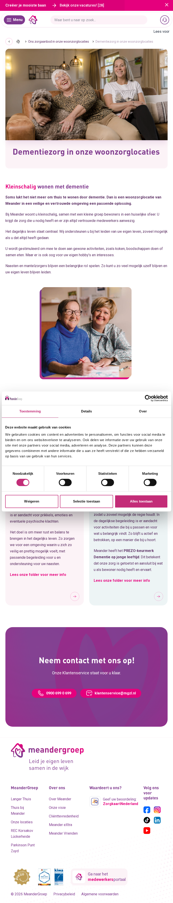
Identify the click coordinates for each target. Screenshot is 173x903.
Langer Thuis (21, 799)
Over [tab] (143, 411)
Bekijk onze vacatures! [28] (82, 5)
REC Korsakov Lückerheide (22, 834)
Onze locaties (22, 822)
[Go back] (9, 41)
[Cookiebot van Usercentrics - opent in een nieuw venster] (148, 398)
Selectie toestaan (86, 501)
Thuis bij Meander (18, 810)
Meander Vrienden (63, 833)
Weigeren (31, 501)
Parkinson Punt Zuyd (23, 848)
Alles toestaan (141, 501)
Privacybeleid (64, 894)
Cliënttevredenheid (64, 816)
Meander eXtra (60, 825)
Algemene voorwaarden (99, 894)
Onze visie (57, 807)
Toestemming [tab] (30, 411)
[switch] (65, 482)
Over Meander (60, 799)
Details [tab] (86, 411)
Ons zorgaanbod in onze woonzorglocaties (58, 41)
